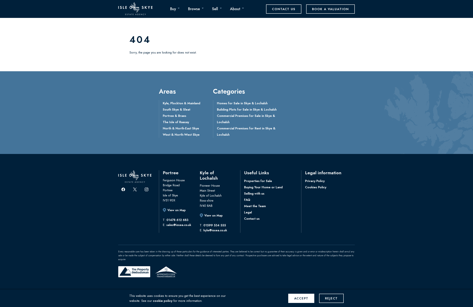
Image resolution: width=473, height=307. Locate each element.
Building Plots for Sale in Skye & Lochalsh (247, 109)
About (235, 9)
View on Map (176, 210)
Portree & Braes (174, 116)
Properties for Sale (258, 181)
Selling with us (254, 193)
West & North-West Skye (181, 134)
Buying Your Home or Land (263, 187)
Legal (248, 212)
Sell (215, 9)
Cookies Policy (315, 187)
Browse (194, 9)
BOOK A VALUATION (330, 9)
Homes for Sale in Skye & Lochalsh (242, 103)
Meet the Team (255, 206)
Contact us (252, 218)
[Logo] (135, 8)
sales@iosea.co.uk (178, 225)
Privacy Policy (315, 181)
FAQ (247, 200)
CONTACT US (283, 9)
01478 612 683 (177, 220)
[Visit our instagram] (146, 189)
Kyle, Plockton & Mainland (181, 103)
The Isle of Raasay (176, 122)
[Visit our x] (135, 189)
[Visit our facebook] (123, 189)
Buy (173, 9)
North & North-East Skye (181, 128)
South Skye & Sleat (176, 109)
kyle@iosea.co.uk (215, 230)
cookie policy (162, 301)
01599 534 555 (214, 225)
